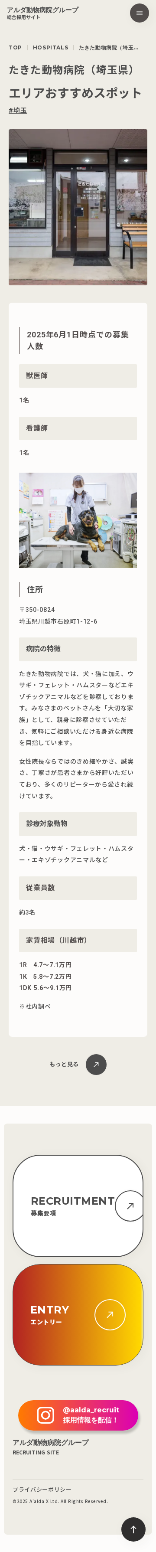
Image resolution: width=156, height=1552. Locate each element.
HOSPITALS (50, 47)
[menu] (139, 13)
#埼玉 (18, 110)
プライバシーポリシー (42, 1489)
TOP (15, 47)
